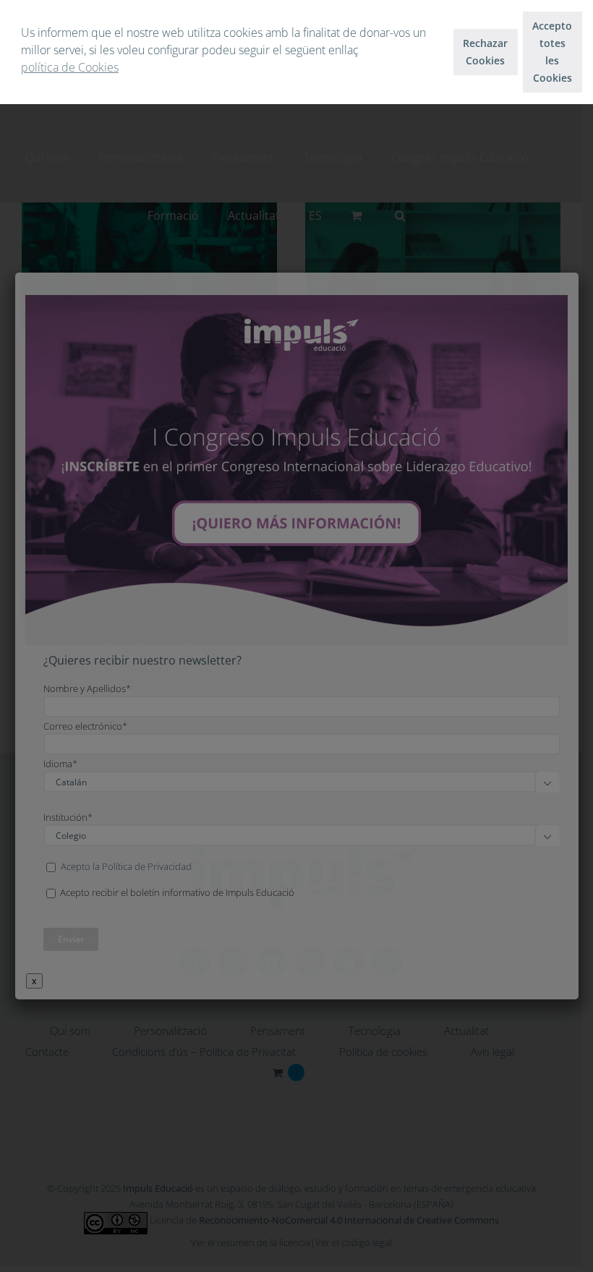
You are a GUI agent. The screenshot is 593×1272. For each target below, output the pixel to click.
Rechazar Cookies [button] (485, 51)
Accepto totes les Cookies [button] (552, 52)
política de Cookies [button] (70, 67)
